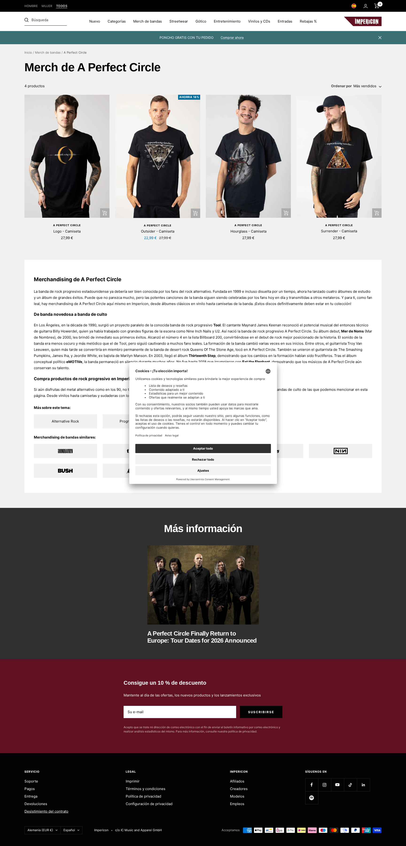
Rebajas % (308, 21)
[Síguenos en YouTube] (337, 784)
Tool (217, 325)
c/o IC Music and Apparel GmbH (138, 830)
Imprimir (133, 781)
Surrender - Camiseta (339, 231)
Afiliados (237, 781)
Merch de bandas (147, 21)
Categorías (117, 21)
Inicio (28, 52)
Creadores (239, 789)
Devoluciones (35, 804)
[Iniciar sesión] (365, 6)
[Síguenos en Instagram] (324, 784)
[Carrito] (376, 6)
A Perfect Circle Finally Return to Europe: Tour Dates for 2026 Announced (202, 637)
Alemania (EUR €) (40, 830)
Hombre (31, 6)
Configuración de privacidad (149, 804)
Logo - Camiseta (67, 231)
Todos (61, 6)
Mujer (47, 6)
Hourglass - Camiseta (248, 231)
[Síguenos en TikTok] (350, 784)
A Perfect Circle (67, 225)
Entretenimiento (227, 21)
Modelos (237, 796)
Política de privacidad (143, 796)
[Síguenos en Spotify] (311, 797)
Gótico (200, 21)
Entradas (285, 21)
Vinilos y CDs (259, 21)
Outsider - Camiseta (157, 231)
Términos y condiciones (145, 789)
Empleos (237, 804)
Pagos (29, 789)
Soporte (31, 781)
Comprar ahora (232, 38)
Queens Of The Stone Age (212, 349)
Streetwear (178, 21)
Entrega (30, 796)
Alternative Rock (65, 421)
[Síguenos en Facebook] (311, 784)
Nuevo (94, 21)
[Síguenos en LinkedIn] (363, 784)
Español (69, 830)
